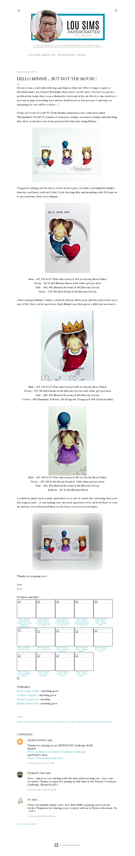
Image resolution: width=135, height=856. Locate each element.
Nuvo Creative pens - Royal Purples (43, 674)
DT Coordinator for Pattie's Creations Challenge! (56, 751)
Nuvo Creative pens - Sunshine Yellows (24, 674)
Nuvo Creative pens (55, 721)
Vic (29, 799)
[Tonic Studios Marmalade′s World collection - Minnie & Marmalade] (26, 602)
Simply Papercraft (27, 703)
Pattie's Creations (27, 699)
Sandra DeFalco (37, 740)
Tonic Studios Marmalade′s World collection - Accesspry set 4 (81, 623)
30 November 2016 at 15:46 (41, 816)
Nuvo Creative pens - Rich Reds (43, 648)
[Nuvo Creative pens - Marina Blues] (84, 632)
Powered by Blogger (70, 845)
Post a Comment (27, 824)
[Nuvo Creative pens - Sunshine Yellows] (26, 656)
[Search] (116, 9)
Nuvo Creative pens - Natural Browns (62, 649)
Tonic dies (70, 721)
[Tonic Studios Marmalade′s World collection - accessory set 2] (45, 602)
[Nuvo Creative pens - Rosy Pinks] (84, 656)
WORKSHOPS (66, 55)
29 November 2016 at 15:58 (40, 763)
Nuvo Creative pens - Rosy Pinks (82, 674)
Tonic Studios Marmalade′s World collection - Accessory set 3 (62, 623)
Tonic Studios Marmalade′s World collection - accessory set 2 (43, 623)
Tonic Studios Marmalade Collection (94, 721)
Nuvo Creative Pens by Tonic (24, 648)
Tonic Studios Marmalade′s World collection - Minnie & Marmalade (24, 623)
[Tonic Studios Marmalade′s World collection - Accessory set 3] (65, 602)
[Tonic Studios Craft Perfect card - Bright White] (103, 602)
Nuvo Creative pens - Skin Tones (62, 674)
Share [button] (20, 717)
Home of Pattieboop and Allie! (45, 758)
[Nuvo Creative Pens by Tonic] (26, 630)
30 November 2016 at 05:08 (41, 789)
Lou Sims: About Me (41, 55)
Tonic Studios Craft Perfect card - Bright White (101, 622)
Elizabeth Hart (36, 773)
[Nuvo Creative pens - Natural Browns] (65, 631)
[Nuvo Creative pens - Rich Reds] (45, 632)
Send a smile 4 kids (28, 691)
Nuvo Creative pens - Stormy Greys (101, 649)
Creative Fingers (27, 695)
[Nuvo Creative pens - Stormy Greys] (103, 631)
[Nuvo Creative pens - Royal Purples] (45, 656)
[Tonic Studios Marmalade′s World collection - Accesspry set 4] (84, 602)
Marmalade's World (34, 721)
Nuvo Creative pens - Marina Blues (82, 649)
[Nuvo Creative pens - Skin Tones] (65, 656)
